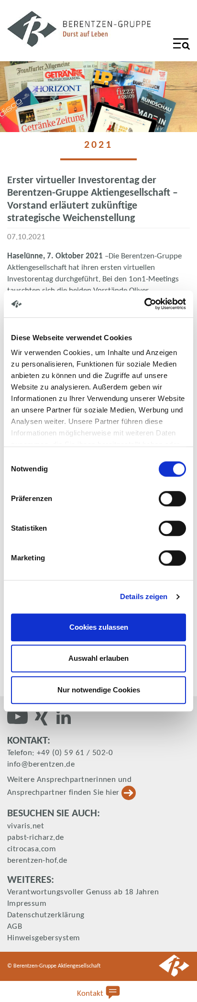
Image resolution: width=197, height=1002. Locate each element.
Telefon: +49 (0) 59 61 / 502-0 (60, 753)
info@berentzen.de (41, 764)
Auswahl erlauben (98, 658)
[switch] (172, 498)
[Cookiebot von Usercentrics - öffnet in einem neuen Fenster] (144, 304)
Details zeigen (143, 596)
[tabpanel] (98, 96)
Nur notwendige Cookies (98, 690)
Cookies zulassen (98, 627)
